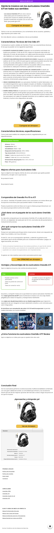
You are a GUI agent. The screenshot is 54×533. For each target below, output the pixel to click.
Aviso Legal (6, 476)
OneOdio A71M (7, 491)
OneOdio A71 (6, 493)
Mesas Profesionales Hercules (11, 511)
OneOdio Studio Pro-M (9, 496)
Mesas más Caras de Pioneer (11, 513)
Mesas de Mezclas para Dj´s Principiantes (14, 516)
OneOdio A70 (6, 498)
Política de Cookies (8, 474)
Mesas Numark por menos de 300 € (12, 518)
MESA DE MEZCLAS (26, 1)
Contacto (5, 478)
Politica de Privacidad (8, 471)
